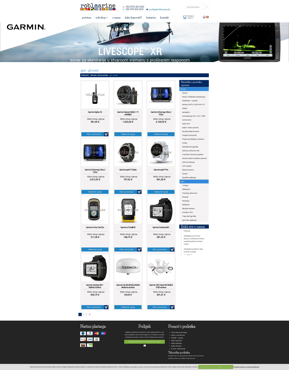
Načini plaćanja (176, 343)
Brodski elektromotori (190, 131)
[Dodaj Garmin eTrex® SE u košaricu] (139, 249)
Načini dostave (176, 346)
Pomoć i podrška (181, 326)
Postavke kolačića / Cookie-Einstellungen (246, 367)
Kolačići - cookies (176, 338)
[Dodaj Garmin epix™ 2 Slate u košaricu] (139, 192)
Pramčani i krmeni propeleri (192, 154)
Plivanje (185, 197)
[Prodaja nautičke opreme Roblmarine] (98, 6)
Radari (184, 108)
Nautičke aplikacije (189, 177)
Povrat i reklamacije (177, 349)
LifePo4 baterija (188, 162)
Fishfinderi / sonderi (190, 100)
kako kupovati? (133, 17)
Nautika (183, 89)
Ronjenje (185, 201)
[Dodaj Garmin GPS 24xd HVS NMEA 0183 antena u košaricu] (172, 307)
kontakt (164, 17)
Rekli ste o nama (193, 226)
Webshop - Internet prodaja (99, 75)
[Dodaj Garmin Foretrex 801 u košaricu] (172, 249)
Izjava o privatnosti (177, 335)
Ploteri (184, 93)
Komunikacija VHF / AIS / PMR (193, 116)
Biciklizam (186, 204)
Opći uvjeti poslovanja (178, 332)
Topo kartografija (189, 216)
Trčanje (185, 185)
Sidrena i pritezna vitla (190, 150)
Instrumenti (186, 120)
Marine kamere (188, 170)
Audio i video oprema (190, 127)
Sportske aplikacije (189, 220)
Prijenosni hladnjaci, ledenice (193, 139)
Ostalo (184, 173)
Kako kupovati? (176, 340)
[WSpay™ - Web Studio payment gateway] (97, 340)
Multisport (186, 189)
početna (86, 17)
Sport (182, 181)
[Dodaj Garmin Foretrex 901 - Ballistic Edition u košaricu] (106, 307)
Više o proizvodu (93, 134)
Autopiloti (186, 112)
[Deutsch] (207, 17)
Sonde (184, 143)
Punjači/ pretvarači (189, 135)
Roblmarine (85, 75)
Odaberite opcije (128, 134)
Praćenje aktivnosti (189, 193)
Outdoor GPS (187, 212)
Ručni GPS (186, 124)
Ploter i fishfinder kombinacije (193, 97)
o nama (116, 17)
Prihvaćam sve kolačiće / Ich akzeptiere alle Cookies (144, 342)
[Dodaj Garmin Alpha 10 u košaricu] (106, 134)
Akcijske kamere (188, 208)
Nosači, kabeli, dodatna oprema (194, 158)
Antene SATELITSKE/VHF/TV (193, 104)
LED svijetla (186, 166)
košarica (151, 17)
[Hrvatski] (204, 17)
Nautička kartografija (190, 147)
